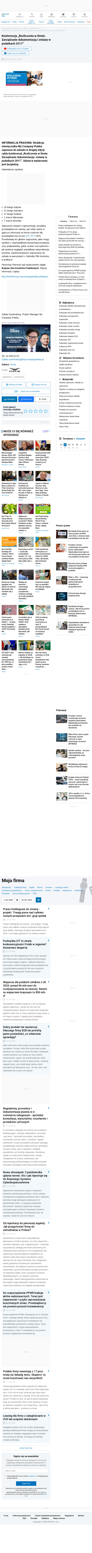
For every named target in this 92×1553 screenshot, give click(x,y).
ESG (35, 893)
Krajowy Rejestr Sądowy (69, 375)
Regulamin (69, 1515)
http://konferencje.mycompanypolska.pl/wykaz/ (25, 276)
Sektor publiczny (31, 22)
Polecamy (61, 710)
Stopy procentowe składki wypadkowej (69, 397)
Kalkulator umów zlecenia (69, 323)
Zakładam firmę (20, 887)
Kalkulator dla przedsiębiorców (71, 313)
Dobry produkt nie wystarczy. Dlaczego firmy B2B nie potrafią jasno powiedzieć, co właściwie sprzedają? (71, 246)
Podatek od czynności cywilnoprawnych (68, 411)
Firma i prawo (63, 525)
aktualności (7, 377)
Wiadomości (35, 28)
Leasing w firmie (61, 887)
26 (69, 445)
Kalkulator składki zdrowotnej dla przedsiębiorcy (72, 307)
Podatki (57, 890)
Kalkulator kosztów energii (69, 330)
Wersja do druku (15, 385)
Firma (13, 364)
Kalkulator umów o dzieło (69, 326)
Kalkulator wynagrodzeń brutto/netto (68, 317)
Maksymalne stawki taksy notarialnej (69, 418)
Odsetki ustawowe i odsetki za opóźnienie (71, 384)
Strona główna (7, 28)
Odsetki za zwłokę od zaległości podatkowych (72, 391)
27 (73, 445)
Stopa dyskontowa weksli (69, 423)
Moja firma (18, 28)
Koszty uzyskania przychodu (70, 403)
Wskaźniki (67, 379)
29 (81, 445)
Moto (60, 22)
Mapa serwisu (59, 1518)
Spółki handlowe (65, 365)
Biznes (21, 22)
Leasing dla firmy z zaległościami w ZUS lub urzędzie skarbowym (72, 284)
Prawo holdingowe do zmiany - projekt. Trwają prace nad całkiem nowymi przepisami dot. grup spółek (72, 227)
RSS (24, 1518)
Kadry (14, 22)
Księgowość (5, 22)
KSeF (89, 22)
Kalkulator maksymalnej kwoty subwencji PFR (71, 344)
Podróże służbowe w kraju (69, 406)
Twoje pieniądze (50, 22)
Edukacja (81, 22)
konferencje (19, 377)
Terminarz (68, 438)
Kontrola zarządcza (66, 371)
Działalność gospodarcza (69, 361)
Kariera (81, 1515)
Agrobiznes (67, 890)
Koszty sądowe (65, 368)
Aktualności (6, 887)
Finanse (49, 887)
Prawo (41, 22)
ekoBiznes (79, 890)
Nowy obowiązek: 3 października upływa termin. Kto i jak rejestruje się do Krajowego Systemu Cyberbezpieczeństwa (71, 259)
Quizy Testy (63, 427)
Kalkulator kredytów (67, 333)
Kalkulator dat (64, 353)
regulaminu (32, 1476)
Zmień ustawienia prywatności (47, 1515)
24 (61, 445)
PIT (32, 236)
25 (65, 445)
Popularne (63, 221)
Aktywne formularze (73, 357)
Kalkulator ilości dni (67, 350)
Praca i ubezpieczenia (34, 890)
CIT (27, 236)
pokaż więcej (25, 1448)
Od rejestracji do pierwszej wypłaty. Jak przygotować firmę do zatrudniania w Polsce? (72, 265)
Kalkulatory (68, 302)
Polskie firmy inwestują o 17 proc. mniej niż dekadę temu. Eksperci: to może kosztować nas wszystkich (72, 278)
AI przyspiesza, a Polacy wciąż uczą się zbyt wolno (72, 291)
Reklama (45, 1518)
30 (85, 445)
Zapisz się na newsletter (30, 391)
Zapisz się (26, 1483)
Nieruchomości (69, 22)
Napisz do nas (40, 385)
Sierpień (80, 438)
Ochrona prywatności (22, 1515)
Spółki (31, 887)
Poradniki (5, 893)
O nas (6, 1515)
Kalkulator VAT (65, 340)
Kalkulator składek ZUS (68, 336)
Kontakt (34, 1518)
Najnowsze (73, 221)
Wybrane (82, 221)
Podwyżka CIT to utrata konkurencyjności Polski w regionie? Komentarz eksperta (70, 233)
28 (77, 445)
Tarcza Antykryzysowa (21, 893)
